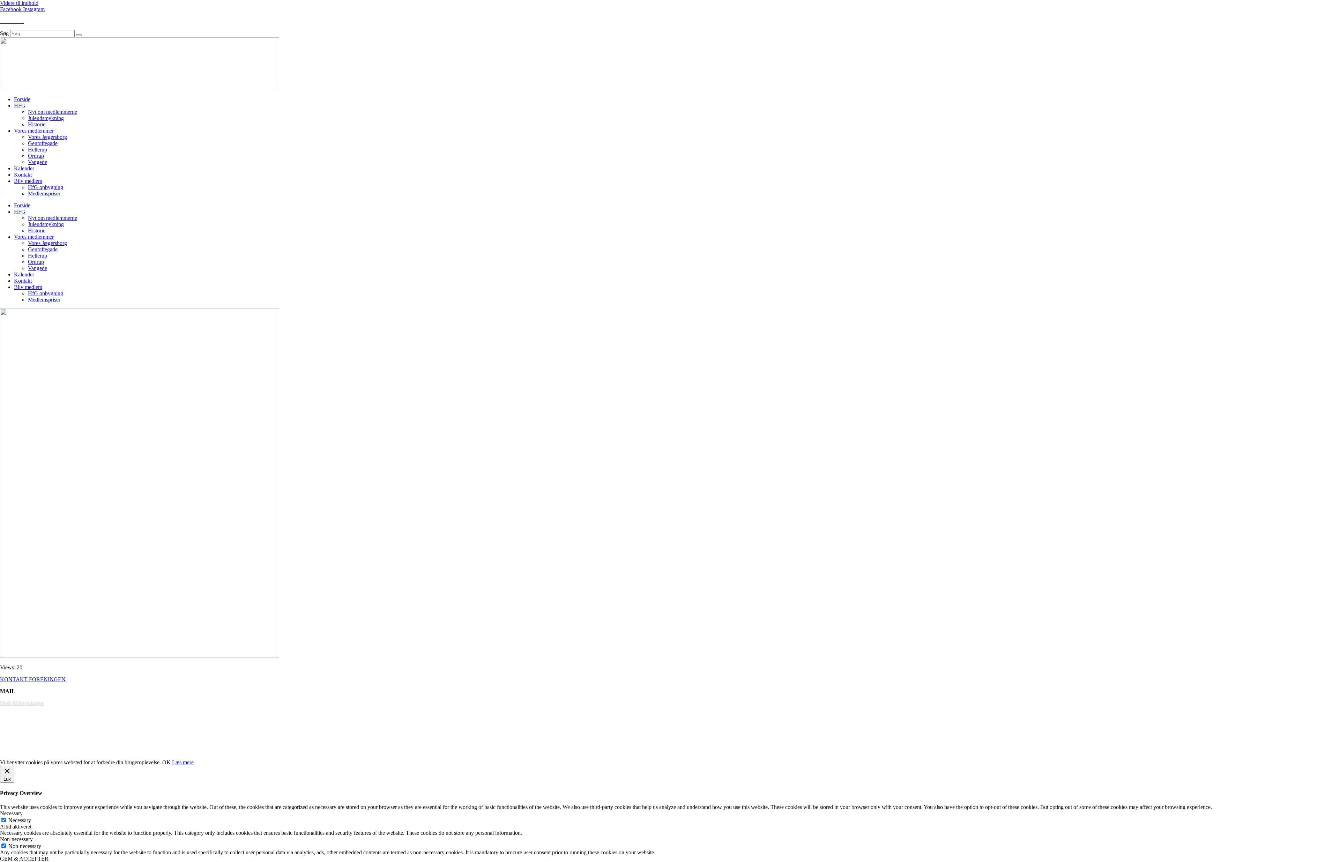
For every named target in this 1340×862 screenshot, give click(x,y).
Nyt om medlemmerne (52, 112)
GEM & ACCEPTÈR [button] (24, 859)
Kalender (24, 168)
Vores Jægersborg (47, 137)
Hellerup (37, 150)
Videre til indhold (19, 3)
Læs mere (183, 762)
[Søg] (79, 35)
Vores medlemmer (34, 131)
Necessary (19, 820)
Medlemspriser (44, 193)
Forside (22, 99)
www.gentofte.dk (20, 727)
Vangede (37, 162)
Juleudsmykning (46, 118)
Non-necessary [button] (16, 839)
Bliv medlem (28, 181)
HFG (19, 106)
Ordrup (36, 156)
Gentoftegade (43, 143)
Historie (36, 124)
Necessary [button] (11, 813)
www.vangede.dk (20, 750)
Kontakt (23, 175)
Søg (4, 33)
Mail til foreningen (22, 703)
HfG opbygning (45, 187)
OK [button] (166, 762)
